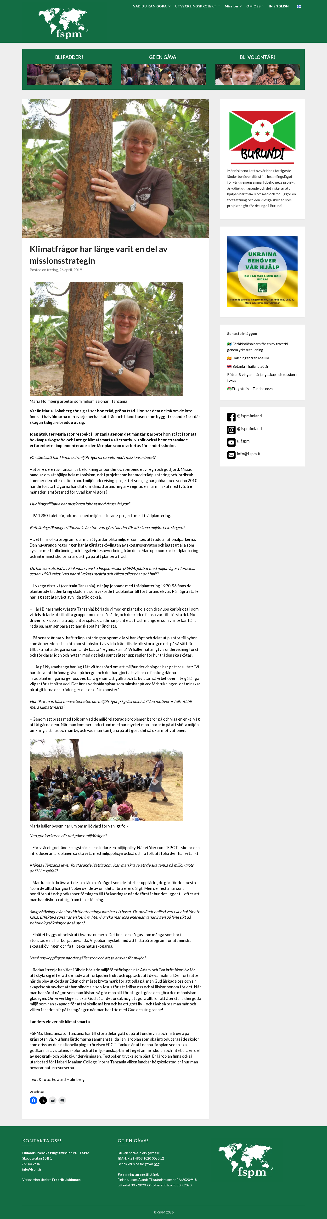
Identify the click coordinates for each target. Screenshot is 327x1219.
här (156, 1164)
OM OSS (253, 6)
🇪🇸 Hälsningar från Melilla (248, 358)
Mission (231, 6)
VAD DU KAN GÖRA (150, 6)
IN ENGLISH (279, 6)
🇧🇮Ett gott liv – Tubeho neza (250, 388)
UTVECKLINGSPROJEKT (195, 6)
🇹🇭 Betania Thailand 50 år (248, 366)
